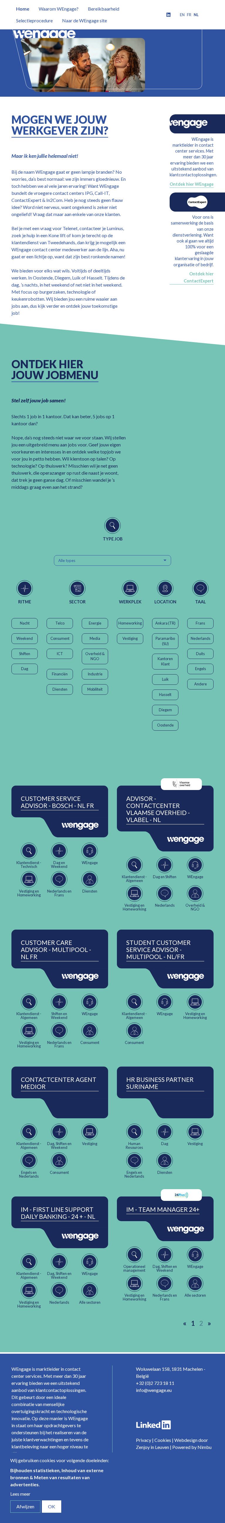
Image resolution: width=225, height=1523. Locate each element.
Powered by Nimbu (192, 1447)
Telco (59, 623)
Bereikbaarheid (103, 8)
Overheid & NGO (95, 656)
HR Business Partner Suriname (160, 1083)
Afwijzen (25, 1506)
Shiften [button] (24, 653)
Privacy (143, 1440)
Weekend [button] (24, 638)
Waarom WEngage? (59, 8)
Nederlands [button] (200, 638)
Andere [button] (200, 684)
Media (95, 638)
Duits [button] (200, 653)
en (182, 14)
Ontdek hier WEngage (192, 184)
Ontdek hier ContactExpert (199, 277)
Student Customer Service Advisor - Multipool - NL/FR (158, 949)
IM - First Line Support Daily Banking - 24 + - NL (58, 1213)
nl (196, 14)
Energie (95, 623)
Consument (59, 638)
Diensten (59, 689)
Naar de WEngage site (84, 20)
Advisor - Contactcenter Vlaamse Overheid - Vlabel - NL (158, 809)
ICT (60, 653)
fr (189, 14)
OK (51, 1506)
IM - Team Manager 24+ (163, 1209)
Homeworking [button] (130, 623)
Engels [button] (200, 668)
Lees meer (20, 1494)
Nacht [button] (25, 623)
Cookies (162, 1440)
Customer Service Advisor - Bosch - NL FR (57, 802)
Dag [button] (24, 668)
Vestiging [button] (130, 638)
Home (22, 8)
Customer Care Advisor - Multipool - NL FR (56, 949)
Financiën (60, 674)
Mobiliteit (95, 689)
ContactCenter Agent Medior (58, 1083)
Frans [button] (200, 623)
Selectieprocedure (34, 20)
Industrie (95, 674)
